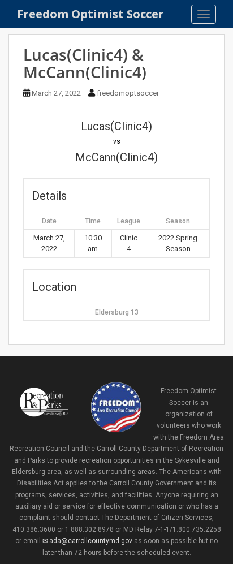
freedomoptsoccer (128, 93)
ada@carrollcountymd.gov (90, 541)
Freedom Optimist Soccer (90, 13)
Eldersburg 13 (117, 312)
